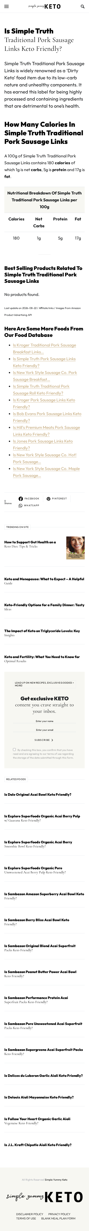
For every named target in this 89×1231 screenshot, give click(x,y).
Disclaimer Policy (29, 1214)
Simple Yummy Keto (56, 1179)
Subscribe (42, 739)
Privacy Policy (59, 1214)
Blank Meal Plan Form (58, 1218)
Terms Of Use (26, 1218)
